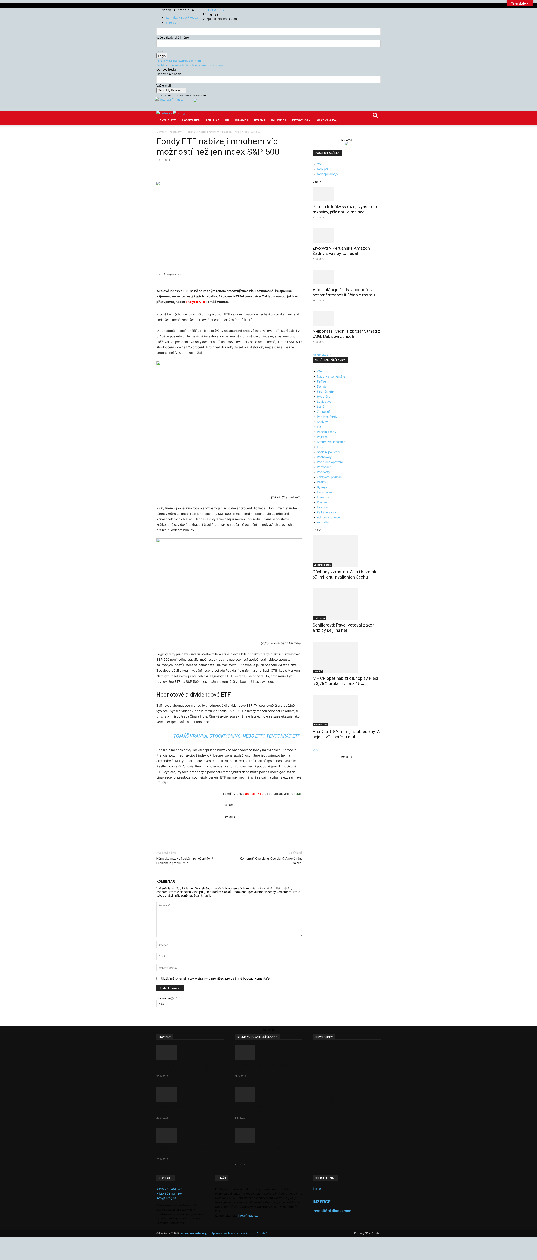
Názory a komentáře (331, 376)
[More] (234, 169)
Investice (278, 120)
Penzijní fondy (326, 431)
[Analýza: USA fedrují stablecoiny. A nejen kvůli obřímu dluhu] (347, 710)
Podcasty (323, 472)
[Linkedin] (224, 169)
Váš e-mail (163, 85)
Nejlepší (322, 169)
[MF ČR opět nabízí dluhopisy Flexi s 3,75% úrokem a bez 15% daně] (347, 657)
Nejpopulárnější (327, 174)
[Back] (223, 10)
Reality (321, 482)
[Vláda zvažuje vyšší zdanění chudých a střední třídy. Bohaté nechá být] (268, 1135)
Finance (241, 120)
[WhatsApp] (215, 169)
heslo (160, 51)
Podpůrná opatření (330, 462)
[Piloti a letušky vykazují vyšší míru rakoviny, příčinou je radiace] (347, 194)
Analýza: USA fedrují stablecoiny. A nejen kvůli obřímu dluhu (346, 734)
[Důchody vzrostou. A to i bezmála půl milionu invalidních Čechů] (347, 551)
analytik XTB (195, 302)
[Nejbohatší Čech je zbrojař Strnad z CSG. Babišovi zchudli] (347, 318)
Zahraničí (323, 411)
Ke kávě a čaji (327, 120)
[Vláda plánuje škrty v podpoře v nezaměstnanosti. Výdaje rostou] (347, 277)
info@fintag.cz (166, 1198)
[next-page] (316, 750)
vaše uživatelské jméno (172, 37)
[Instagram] (212, 10)
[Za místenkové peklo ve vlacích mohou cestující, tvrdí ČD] (268, 1094)
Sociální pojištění (328, 452)
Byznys (259, 120)
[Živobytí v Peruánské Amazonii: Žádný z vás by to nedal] (347, 235)
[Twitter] (215, 10)
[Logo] (164, 113)
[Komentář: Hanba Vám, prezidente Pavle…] (268, 1052)
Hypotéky (323, 396)
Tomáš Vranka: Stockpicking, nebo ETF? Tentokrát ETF (236, 736)
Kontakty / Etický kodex (182, 17)
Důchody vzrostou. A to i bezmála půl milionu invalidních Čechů (345, 574)
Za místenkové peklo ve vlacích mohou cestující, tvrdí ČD (265, 1109)
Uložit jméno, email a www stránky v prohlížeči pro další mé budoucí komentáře (215, 978)
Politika (212, 120)
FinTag (321, 381)
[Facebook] (209, 10)
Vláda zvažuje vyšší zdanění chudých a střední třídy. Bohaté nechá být (265, 1153)
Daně (320, 406)
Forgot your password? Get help (178, 61)
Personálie (324, 467)
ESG (320, 447)
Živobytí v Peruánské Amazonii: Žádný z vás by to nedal (342, 251)
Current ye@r (166, 998)
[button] (375, 117)
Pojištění (322, 437)
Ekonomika (191, 120)
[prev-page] (314, 750)
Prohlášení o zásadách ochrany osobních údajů (189, 65)
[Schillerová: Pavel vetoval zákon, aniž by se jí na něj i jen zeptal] (347, 604)
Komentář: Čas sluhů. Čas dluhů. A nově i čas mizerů (271, 861)
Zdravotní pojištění (329, 477)
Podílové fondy (327, 416)
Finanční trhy (175, 132)
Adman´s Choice (328, 517)
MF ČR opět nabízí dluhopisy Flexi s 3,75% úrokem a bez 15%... (345, 681)
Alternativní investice (331, 442)
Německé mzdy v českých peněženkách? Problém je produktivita (184, 861)
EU (227, 120)
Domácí (322, 386)
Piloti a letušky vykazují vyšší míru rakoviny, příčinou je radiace (345, 209)
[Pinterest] (205, 169)
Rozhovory (301, 120)
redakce (296, 794)
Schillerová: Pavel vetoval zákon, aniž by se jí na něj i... (344, 628)
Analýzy (322, 421)
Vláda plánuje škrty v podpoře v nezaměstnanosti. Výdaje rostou (344, 292)
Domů (160, 132)
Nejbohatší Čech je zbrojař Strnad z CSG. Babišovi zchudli (346, 334)
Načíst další (320, 355)
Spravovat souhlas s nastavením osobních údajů (239, 1233)
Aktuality (167, 120)
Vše (319, 164)
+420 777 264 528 (169, 1189)
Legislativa (324, 401)
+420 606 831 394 (169, 1193)
